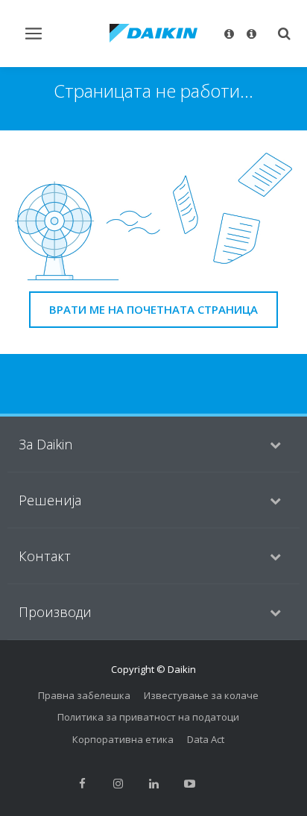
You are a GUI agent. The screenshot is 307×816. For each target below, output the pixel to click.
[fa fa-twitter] (225, 783)
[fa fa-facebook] (82, 783)
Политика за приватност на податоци (148, 717)
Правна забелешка (84, 695)
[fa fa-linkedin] (153, 783)
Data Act (205, 739)
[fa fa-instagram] (118, 783)
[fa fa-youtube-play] (189, 783)
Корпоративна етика (123, 739)
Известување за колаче (201, 695)
